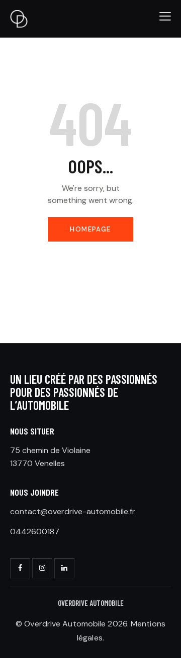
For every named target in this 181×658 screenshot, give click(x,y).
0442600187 (34, 531)
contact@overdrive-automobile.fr (72, 511)
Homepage (90, 229)
